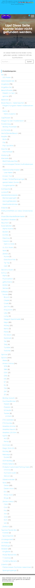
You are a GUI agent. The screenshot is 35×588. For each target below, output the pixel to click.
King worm (8, 310)
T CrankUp (7, 558)
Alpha (5, 276)
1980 (5, 369)
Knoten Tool (7, 176)
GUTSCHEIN (5, 130)
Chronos (7, 470)
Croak (6, 303)
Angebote (5, 84)
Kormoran (6, 445)
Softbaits (4, 292)
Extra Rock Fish (10, 260)
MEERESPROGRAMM (9, 195)
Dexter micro (9, 488)
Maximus (6, 238)
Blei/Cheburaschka (10, 161)
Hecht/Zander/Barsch (9, 133)
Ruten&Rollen (6, 226)
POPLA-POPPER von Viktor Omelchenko (17, 211)
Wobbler (4, 549)
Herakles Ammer (9, 426)
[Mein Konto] (26, 16)
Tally (5, 344)
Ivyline (5, 436)
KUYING (6, 235)
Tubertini (6, 241)
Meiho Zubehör (10, 114)
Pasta (6, 332)
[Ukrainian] (33, 2)
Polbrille (4, 208)
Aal (2, 75)
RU (5, 385)
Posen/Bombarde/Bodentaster (13, 216)
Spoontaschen (8, 536)
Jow (5, 514)
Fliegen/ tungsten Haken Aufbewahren (18, 106)
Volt (5, 523)
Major (6, 322)
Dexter (6, 485)
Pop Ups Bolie (8, 146)
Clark (6, 504)
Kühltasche (5, 189)
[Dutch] (19, 2)
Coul (5, 507)
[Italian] (25, 2)
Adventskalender (8, 81)
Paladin (7, 404)
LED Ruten (7, 77)
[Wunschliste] (24, 16)
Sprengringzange (9, 570)
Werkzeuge (5, 546)
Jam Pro (7, 307)
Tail (5, 341)
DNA (5, 376)
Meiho (5, 111)
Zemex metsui (8, 501)
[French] (22, 2)
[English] (20, 2)
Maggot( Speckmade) (12, 319)
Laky (5, 313)
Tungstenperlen (9, 185)
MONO (5, 285)
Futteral (5, 533)
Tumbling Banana (10, 561)
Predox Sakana (8, 464)
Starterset (7, 338)
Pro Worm (8, 335)
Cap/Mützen (6, 118)
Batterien (4, 100)
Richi (6, 520)
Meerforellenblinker (10, 204)
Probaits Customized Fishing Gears (16, 467)
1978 (5, 366)
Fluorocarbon (8, 279)
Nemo (6, 329)
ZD (5, 394)
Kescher (4, 149)
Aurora (6, 256)
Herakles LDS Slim (9, 432)
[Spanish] (30, 2)
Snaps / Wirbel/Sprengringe (13, 179)
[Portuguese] (27, 2)
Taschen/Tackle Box (9, 530)
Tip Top (6, 263)
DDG (6, 373)
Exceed (6, 457)
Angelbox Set (6, 87)
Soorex (5, 294)
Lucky (6, 316)
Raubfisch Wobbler (8, 220)
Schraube (7, 410)
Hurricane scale (10, 473)
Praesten (7, 407)
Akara (5, 360)
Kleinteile (5, 158)
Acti (5, 438)
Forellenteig (6, 124)
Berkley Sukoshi (9, 398)
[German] (24, 2)
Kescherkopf (7, 152)
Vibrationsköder (9, 479)
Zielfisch (6, 527)
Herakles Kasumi (9, 429)
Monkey (6, 451)
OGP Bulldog (8, 461)
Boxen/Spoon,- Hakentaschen (12, 103)
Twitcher (7, 351)
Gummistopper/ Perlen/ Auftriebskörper (18, 164)
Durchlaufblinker (9, 401)
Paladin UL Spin (9, 93)
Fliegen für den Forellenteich (12, 121)
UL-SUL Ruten (8, 247)
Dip (4, 142)
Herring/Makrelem (10, 201)
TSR (5, 388)
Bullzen (5, 232)
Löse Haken (8, 173)
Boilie (5, 139)
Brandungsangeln (10, 198)
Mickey (6, 325)
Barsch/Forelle (6, 90)
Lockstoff (4, 192)
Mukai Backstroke (9, 555)
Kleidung (4, 155)
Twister (6, 413)
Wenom (7, 476)
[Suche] (22, 16)
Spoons (4, 358)
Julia (5, 517)
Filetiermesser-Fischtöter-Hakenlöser (17, 567)
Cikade (6, 300)
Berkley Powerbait (10, 127)
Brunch (7, 297)
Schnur (4, 273)
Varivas (5, 288)
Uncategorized (7, 539)
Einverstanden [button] (8, 584)
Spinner (4, 354)
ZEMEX (5, 254)
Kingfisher (7, 552)
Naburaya (6, 454)
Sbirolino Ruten (7, 270)
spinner (5, 96)
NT (5, 382)
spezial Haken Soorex (11, 182)
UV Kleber (5, 543)
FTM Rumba (7, 423)
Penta (6, 441)
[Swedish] (31, 2)
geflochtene (7, 282)
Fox (5, 510)
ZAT (5, 391)
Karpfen (4, 136)
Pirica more (8, 495)
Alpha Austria (8, 229)
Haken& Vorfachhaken (11, 170)
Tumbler (7, 347)
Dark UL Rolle (9, 244)
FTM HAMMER (8, 420)
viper (6, 266)
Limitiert (8, 416)
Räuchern (5, 223)
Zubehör (4, 564)
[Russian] (28, 2)
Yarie (4, 251)
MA (5, 379)
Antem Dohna (8, 363)
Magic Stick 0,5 (8, 448)
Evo (5, 492)
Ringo (6, 498)
